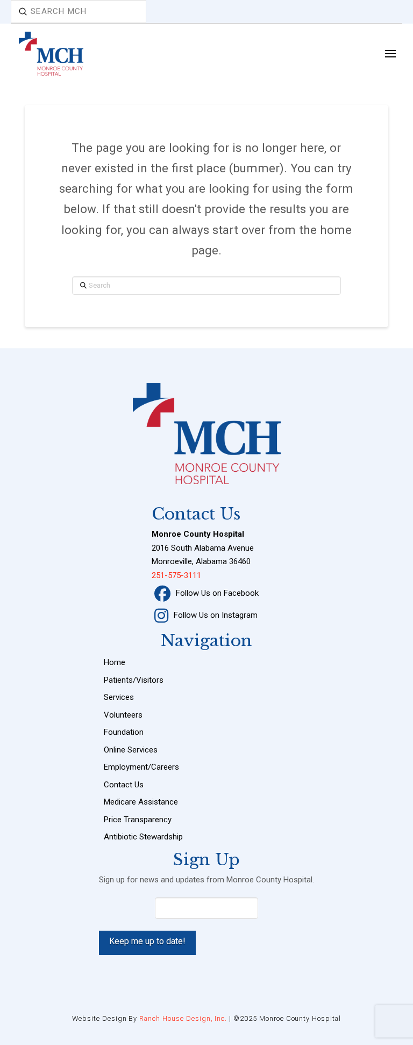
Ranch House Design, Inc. (183, 1018)
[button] (390, 53)
